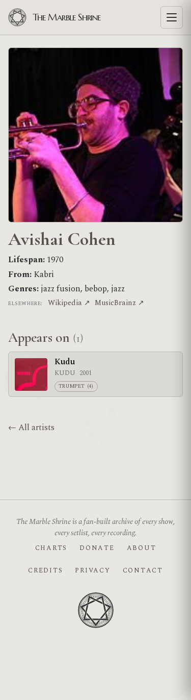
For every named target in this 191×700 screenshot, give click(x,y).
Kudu (64, 361)
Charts (51, 548)
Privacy (92, 570)
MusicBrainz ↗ (119, 302)
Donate (96, 548)
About (141, 548)
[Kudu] (31, 374)
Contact (143, 570)
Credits (45, 570)
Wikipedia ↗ (69, 302)
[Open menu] (171, 17)
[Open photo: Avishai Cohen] (95, 135)
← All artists (31, 427)
